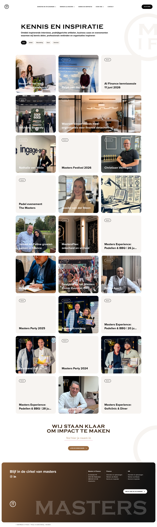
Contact (111, 6)
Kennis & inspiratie (134, 479)
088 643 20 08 (93, 479)
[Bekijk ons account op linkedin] (14, 476)
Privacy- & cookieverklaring (37, 524)
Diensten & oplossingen (135, 475)
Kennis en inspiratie (85, 6)
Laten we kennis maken (77, 448)
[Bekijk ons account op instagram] (11, 476)
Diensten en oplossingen (45, 6)
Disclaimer (48, 524)
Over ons (99, 6)
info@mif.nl (91, 481)
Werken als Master (66, 6)
